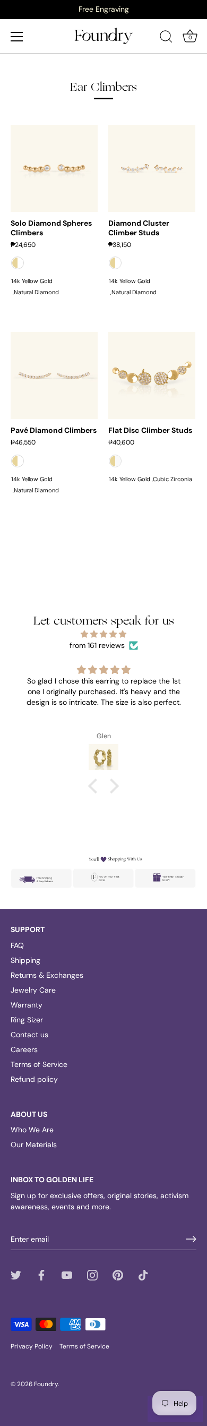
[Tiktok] (143, 1274)
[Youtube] (67, 1274)
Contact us (29, 1034)
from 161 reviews (97, 645)
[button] (95, 786)
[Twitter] (16, 1274)
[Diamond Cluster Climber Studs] (151, 168)
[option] (103, 9)
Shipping (25, 960)
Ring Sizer (27, 1019)
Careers (24, 1049)
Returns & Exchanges (47, 975)
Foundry (46, 1384)
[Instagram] (92, 1274)
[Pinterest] (118, 1274)
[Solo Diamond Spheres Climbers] (54, 168)
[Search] (166, 38)
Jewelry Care (33, 990)
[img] (104, 634)
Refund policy (34, 1079)
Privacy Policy (32, 1346)
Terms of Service (39, 1064)
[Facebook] (41, 1274)
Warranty (26, 1005)
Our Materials (34, 1144)
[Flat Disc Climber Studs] (151, 375)
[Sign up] (191, 1239)
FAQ (17, 945)
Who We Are (32, 1129)
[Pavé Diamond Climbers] (54, 375)
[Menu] (17, 36)
